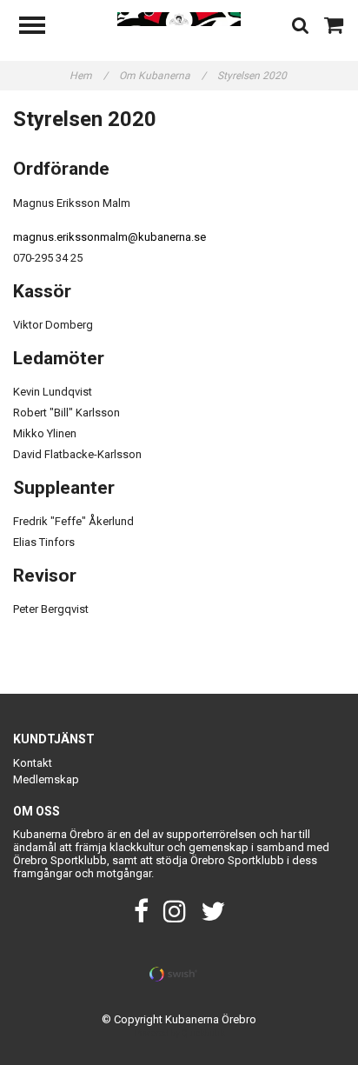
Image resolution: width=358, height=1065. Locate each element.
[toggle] (41, 27)
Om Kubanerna (162, 76)
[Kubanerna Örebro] (179, 17)
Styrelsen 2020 (253, 76)
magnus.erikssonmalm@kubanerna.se (109, 236)
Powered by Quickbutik (179, 1033)
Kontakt (32, 762)
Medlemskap (46, 779)
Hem (89, 76)
